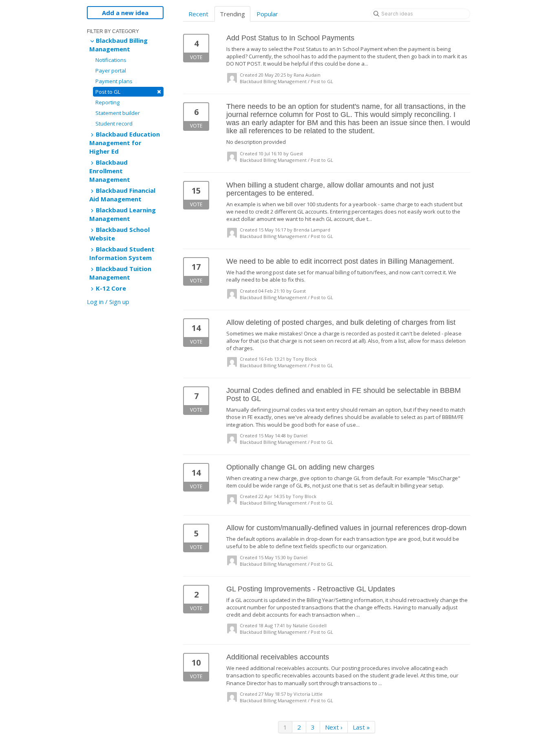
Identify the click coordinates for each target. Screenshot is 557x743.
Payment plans (114, 81)
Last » (361, 727)
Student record (114, 123)
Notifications (110, 60)
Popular (267, 14)
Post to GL (128, 91)
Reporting (107, 102)
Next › (334, 727)
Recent (198, 14)
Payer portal (110, 70)
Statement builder (117, 113)
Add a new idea (125, 13)
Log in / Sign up (108, 302)
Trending (232, 14)
